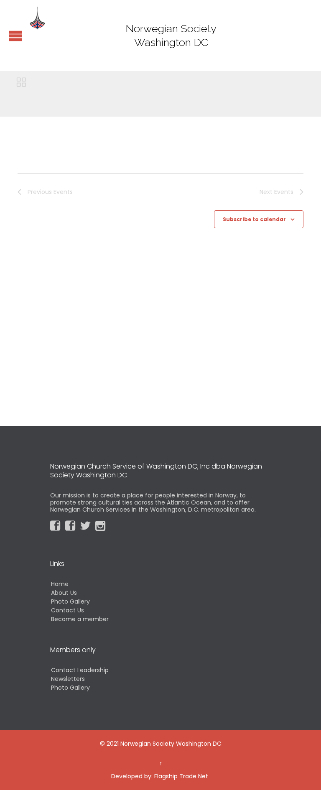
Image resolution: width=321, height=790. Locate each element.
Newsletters (68, 679)
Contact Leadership (80, 670)
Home (60, 584)
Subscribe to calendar (254, 219)
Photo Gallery (70, 601)
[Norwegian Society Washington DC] (37, 18)
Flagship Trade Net (181, 776)
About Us (64, 593)
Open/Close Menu (15, 35)
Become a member (80, 619)
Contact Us (67, 610)
